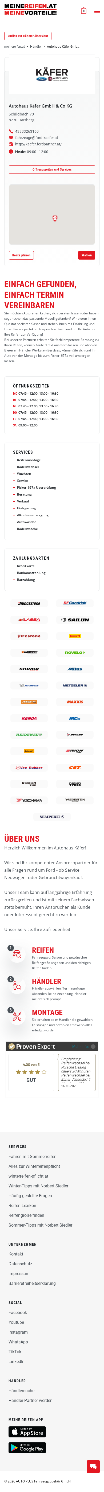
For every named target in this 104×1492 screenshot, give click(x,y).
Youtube (16, 1322)
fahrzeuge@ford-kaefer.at (36, 138)
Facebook (18, 1312)
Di (14, 400)
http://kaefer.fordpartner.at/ (38, 144)
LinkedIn (17, 1361)
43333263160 (27, 131)
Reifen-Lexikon (22, 1205)
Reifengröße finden (26, 1215)
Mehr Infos (81, 1046)
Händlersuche (21, 1390)
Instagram (18, 1332)
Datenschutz (20, 1263)
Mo (15, 393)
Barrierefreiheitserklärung (32, 1283)
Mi (14, 406)
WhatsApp (18, 1341)
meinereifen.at (14, 46)
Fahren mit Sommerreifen (33, 1156)
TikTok (15, 1351)
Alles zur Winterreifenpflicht (34, 1166)
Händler (36, 46)
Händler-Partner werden (31, 1400)
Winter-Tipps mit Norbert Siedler (38, 1185)
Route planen (21, 255)
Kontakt (16, 1254)
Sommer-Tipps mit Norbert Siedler (40, 1225)
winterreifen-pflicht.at (28, 1176)
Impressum (19, 1273)
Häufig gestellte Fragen (30, 1195)
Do (15, 413)
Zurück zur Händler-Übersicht (28, 36)
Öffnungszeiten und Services (52, 169)
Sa (15, 425)
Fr (15, 419)
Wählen (87, 255)
